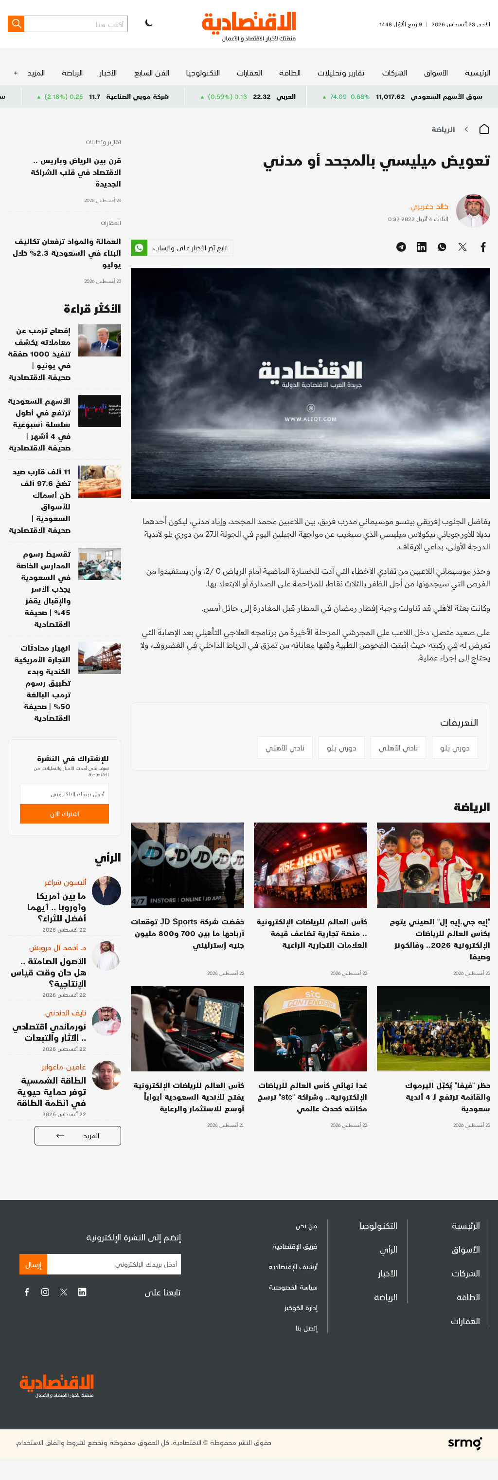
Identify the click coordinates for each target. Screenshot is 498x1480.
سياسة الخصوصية (293, 1287)
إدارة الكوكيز (301, 1307)
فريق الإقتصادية (295, 1246)
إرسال (33, 1264)
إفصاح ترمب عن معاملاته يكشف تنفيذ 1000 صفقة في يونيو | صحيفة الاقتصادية (39, 353)
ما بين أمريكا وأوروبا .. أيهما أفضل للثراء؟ (56, 906)
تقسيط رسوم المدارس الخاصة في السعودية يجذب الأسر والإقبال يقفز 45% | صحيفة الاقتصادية (43, 588)
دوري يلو (455, 747)
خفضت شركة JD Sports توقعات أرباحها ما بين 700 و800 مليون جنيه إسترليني (187, 933)
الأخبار (108, 72)
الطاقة (290, 72)
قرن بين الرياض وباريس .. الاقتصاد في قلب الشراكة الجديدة (76, 171)
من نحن (307, 1225)
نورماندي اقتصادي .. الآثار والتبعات (49, 1031)
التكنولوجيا (203, 72)
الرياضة (72, 72)
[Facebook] (26, 1292)
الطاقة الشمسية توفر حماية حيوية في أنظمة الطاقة (51, 1091)
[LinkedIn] (82, 1292)
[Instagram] (45, 1292)
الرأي (388, 1249)
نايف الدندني (65, 1012)
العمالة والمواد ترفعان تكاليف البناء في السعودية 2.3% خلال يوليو (67, 252)
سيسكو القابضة (36, 96)
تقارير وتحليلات (341, 72)
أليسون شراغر (65, 881)
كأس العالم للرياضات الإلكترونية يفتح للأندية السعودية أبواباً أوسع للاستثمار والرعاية (188, 1096)
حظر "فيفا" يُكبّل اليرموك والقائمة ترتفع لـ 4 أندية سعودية (447, 1096)
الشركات (394, 72)
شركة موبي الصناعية (191, 96)
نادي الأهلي (398, 747)
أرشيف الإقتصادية (293, 1266)
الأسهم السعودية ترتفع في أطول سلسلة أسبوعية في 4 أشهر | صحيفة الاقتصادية (39, 424)
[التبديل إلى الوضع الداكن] (148, 24)
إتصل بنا (307, 1328)
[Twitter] (63, 1292)
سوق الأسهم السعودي (446, 96)
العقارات (249, 72)
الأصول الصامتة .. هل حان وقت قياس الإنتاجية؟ (48, 971)
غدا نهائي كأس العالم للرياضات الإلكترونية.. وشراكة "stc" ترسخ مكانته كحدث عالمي (312, 1096)
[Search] (16, 24)
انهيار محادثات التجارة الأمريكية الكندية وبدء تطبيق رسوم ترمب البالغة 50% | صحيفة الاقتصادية (42, 682)
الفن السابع (151, 72)
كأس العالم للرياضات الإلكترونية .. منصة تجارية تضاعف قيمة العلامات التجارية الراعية (311, 933)
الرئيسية (477, 72)
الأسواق (436, 72)
